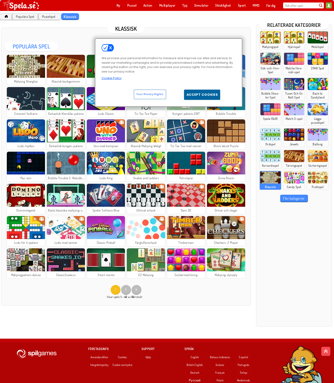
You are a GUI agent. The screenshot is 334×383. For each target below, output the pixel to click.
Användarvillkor (99, 357)
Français (219, 372)
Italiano (220, 365)
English (195, 357)
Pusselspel (48, 16)
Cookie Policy (112, 78)
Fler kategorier (293, 198)
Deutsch (194, 372)
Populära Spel (25, 16)
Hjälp (148, 357)
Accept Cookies (202, 94)
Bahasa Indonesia (220, 357)
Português (243, 365)
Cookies (122, 357)
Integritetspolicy (99, 365)
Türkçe (243, 372)
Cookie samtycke (122, 365)
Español (243, 357)
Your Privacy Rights (150, 94)
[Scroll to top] (325, 351)
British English (195, 365)
